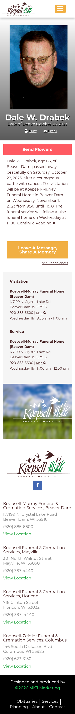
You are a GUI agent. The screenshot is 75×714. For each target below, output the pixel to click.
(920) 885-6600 (18, 526)
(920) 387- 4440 (18, 614)
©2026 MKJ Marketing (37, 687)
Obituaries (27, 701)
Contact (57, 706)
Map (39, 313)
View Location (17, 534)
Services (50, 701)
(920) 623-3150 (17, 658)
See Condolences (55, 263)
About (38, 706)
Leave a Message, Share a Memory (37, 250)
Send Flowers (37, 149)
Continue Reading (34, 223)
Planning (19, 706)
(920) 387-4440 (18, 570)
